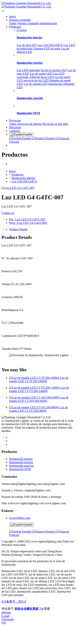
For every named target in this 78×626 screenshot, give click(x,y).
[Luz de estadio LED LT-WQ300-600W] (34, 397)
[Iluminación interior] (22, 30)
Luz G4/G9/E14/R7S (24, 181)
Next (28, 222)
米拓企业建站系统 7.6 (28, 608)
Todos (12, 23)
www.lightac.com (19, 517)
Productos (17, 174)
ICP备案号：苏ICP (14, 601)
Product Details (18, 229)
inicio (12, 16)
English (26, 138)
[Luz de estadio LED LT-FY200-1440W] (35, 387)
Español (27, 524)
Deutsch (50, 138)
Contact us (8, 213)
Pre (27, 219)
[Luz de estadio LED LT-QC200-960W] (34, 407)
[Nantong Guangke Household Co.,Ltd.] (39, 5)
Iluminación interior (23, 178)
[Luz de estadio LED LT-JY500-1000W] (34, 377)
